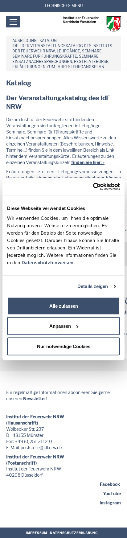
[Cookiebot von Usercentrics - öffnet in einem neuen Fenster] (93, 187)
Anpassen (60, 326)
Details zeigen (92, 286)
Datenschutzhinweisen (48, 262)
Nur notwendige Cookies (63, 346)
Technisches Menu (63, 5)
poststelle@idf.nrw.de (41, 447)
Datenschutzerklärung (74, 533)
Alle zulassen (63, 305)
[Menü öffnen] (13, 21)
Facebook (110, 484)
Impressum (36, 533)
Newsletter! (35, 398)
